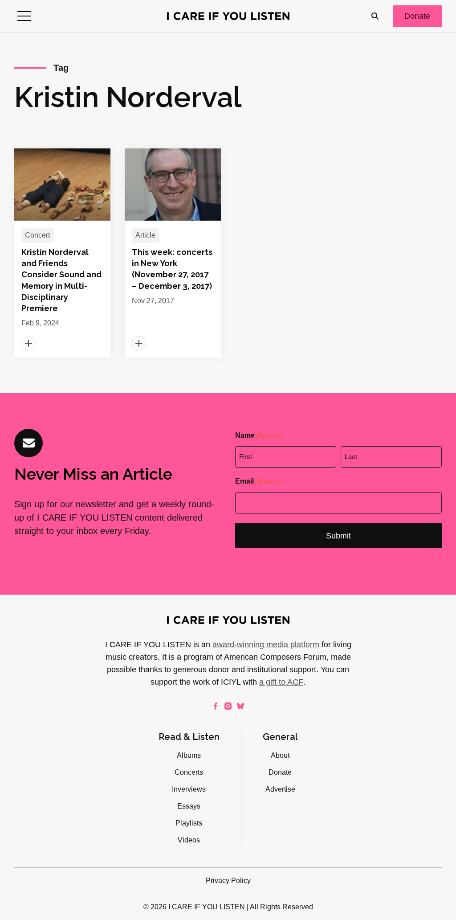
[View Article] (62, 252)
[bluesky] (240, 706)
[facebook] (215, 706)
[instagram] (228, 706)
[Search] (375, 16)
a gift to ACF (281, 682)
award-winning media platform (265, 644)
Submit (338, 535)
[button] (24, 16)
